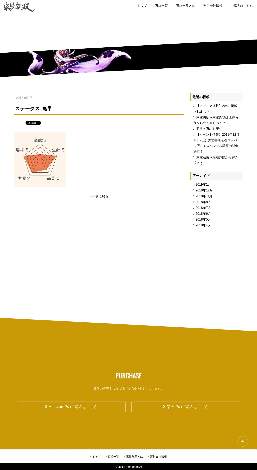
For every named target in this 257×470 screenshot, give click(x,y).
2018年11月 (204, 196)
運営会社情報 (212, 5)
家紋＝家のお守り (209, 128)
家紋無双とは (185, 5)
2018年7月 (203, 208)
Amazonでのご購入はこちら (73, 407)
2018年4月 (203, 225)
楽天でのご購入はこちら (188, 407)
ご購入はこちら (241, 5)
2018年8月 (203, 202)
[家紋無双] (19, 7)
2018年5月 (203, 219)
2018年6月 (203, 213)
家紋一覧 (161, 5)
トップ (142, 5)
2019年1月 (203, 184)
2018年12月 (204, 190)
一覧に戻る (100, 196)
